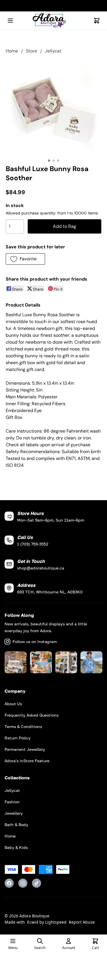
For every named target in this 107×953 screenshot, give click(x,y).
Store (31, 51)
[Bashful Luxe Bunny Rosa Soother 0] (53, 108)
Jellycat (53, 51)
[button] (25, 259)
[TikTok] (36, 883)
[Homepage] (53, 21)
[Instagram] (22, 883)
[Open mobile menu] (10, 20)
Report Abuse (82, 922)
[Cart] (96, 20)
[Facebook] (9, 883)
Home (12, 51)
